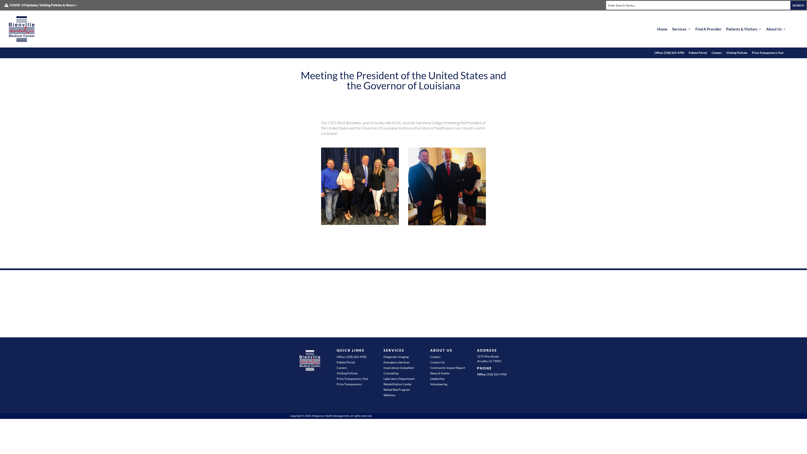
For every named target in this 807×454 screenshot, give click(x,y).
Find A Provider (708, 29)
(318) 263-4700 (497, 374)
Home (662, 29)
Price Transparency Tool (767, 52)
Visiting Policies (736, 52)
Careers (717, 52)
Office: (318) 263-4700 (669, 52)
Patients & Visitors (741, 29)
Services (679, 29)
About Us (774, 29)
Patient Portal (698, 52)
